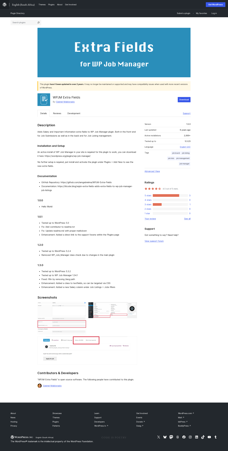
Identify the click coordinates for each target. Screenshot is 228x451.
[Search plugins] (38, 22)
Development (73, 113)
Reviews (57, 113)
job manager (184, 164)
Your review (150, 218)
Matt (181, 417)
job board (176, 153)
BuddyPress (184, 426)
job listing (185, 153)
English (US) (185, 147)
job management (182, 158)
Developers (99, 422)
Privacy (14, 426)
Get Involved (142, 413)
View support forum (154, 241)
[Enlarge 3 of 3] (133, 340)
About (13, 413)
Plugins (56, 422)
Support (187, 113)
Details (43, 113)
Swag (139, 426)
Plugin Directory (18, 13)
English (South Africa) (44, 437)
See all (187, 218)
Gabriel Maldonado (65, 101)
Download (184, 99)
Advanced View (152, 171)
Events (139, 417)
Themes (56, 417)
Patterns (56, 426)
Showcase (57, 413)
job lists (171, 158)
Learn (96, 413)
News (13, 417)
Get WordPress (215, 4)
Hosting (14, 422)
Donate (140, 422)
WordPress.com (186, 413)
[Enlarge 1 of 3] (82, 305)
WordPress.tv (101, 426)
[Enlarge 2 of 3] (133, 305)
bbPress (183, 422)
